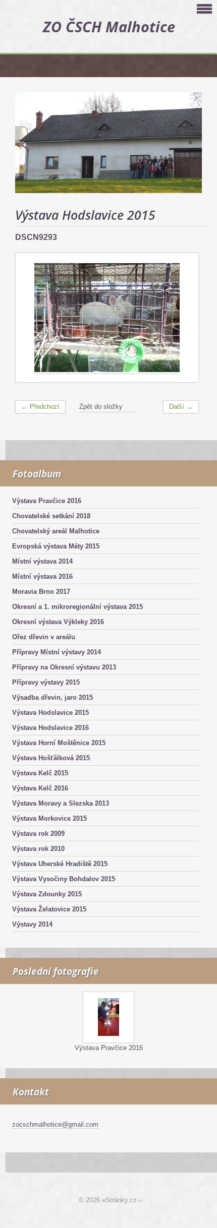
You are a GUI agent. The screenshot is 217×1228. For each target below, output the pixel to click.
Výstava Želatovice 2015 (49, 909)
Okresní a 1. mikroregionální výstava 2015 (77, 606)
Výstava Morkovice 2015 (49, 818)
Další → (181, 406)
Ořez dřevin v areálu (43, 637)
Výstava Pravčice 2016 (46, 501)
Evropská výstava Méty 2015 (55, 546)
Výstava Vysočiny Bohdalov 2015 (63, 879)
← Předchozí (40, 406)
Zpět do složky (101, 406)
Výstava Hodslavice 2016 (50, 727)
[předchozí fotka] (32, 318)
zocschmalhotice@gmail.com (55, 1124)
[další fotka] (182, 318)
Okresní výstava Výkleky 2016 (58, 622)
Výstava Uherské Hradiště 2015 (59, 864)
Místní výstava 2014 (42, 561)
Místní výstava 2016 (42, 576)
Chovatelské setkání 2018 (51, 516)
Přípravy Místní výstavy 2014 (56, 652)
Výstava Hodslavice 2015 (50, 712)
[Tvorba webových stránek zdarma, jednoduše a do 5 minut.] (140, 1201)
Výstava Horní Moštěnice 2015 (58, 743)
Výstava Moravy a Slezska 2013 (60, 803)
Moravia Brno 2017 (41, 591)
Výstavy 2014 (32, 924)
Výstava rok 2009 (38, 833)
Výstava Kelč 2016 (40, 788)
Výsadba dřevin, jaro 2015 (52, 697)
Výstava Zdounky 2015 (47, 894)
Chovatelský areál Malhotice (55, 531)
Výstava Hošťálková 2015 (51, 758)
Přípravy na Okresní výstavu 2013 (64, 667)
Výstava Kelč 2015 (40, 773)
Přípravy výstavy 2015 (46, 682)
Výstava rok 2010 (38, 848)
